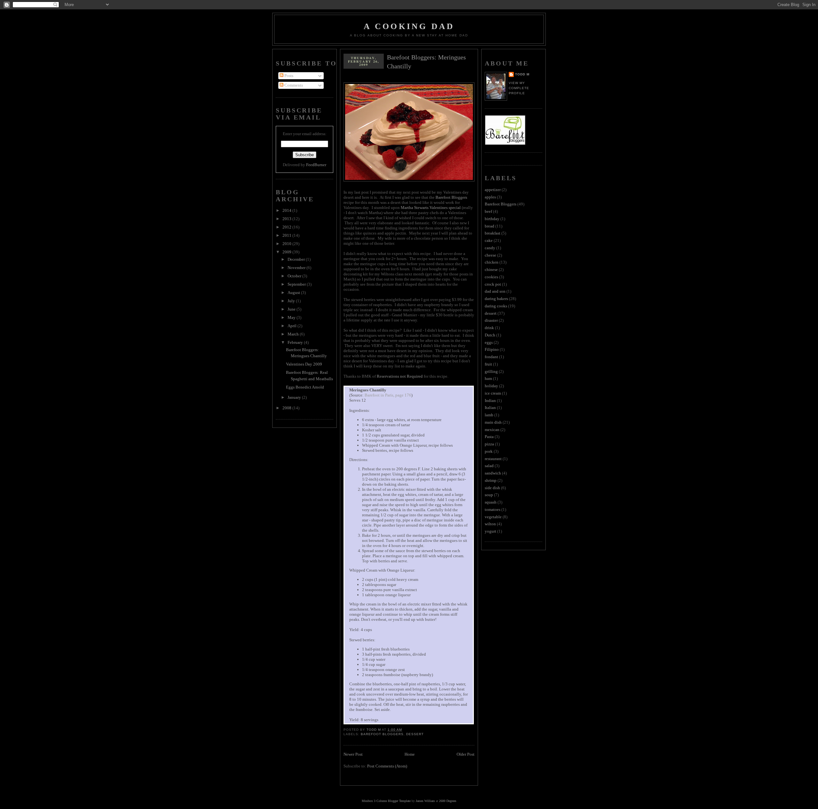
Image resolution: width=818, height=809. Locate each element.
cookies (491, 276)
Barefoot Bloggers (451, 197)
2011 (287, 235)
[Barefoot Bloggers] (505, 143)
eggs (489, 342)
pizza (489, 444)
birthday (492, 218)
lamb (489, 414)
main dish (493, 422)
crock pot (493, 284)
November (297, 267)
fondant (491, 356)
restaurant (493, 458)
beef (488, 211)
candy (490, 247)
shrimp (491, 480)
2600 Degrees (447, 801)
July (292, 300)
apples (490, 197)
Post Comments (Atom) (387, 766)
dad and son (495, 291)
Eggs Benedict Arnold (305, 387)
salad (489, 465)
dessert (415, 734)
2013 (287, 218)
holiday (491, 385)
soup (489, 494)
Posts (288, 75)
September (297, 284)
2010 (287, 243)
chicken (491, 262)
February (296, 342)
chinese (491, 269)
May (292, 317)
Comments (293, 85)
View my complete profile (519, 88)
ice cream (493, 393)
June (292, 309)
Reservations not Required (400, 376)
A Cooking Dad (409, 26)
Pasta (489, 436)
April (292, 325)
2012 (287, 227)
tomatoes (492, 509)
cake (489, 240)
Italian (490, 407)
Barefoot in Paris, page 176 (388, 395)
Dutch (490, 335)
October (295, 276)
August (294, 292)
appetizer (493, 189)
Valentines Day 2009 (304, 364)
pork (489, 451)
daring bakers (496, 298)
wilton (490, 523)
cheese (490, 255)
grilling (491, 371)
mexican (492, 429)
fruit (488, 364)
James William (425, 801)
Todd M (522, 74)
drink (489, 327)
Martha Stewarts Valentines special (431, 207)
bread (489, 226)
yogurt (490, 531)
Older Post (466, 754)
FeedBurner (316, 164)
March (294, 334)
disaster (491, 320)
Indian (490, 400)
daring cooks (496, 306)
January (295, 397)
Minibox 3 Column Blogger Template (386, 801)
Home (410, 754)
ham (488, 378)
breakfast (492, 233)
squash (491, 502)
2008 (287, 407)
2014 (287, 210)
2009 (287, 252)
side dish (492, 487)
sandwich (493, 473)
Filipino (492, 349)
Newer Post (353, 754)
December (297, 259)
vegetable (493, 516)
